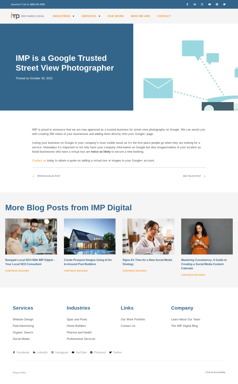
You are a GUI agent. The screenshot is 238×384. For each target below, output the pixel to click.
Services (89, 16)
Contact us (39, 160)
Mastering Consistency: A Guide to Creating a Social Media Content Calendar (204, 264)
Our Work (116, 16)
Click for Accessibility (215, 372)
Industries (61, 16)
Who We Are (140, 16)
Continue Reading (17, 271)
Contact (164, 16)
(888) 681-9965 (37, 4)
